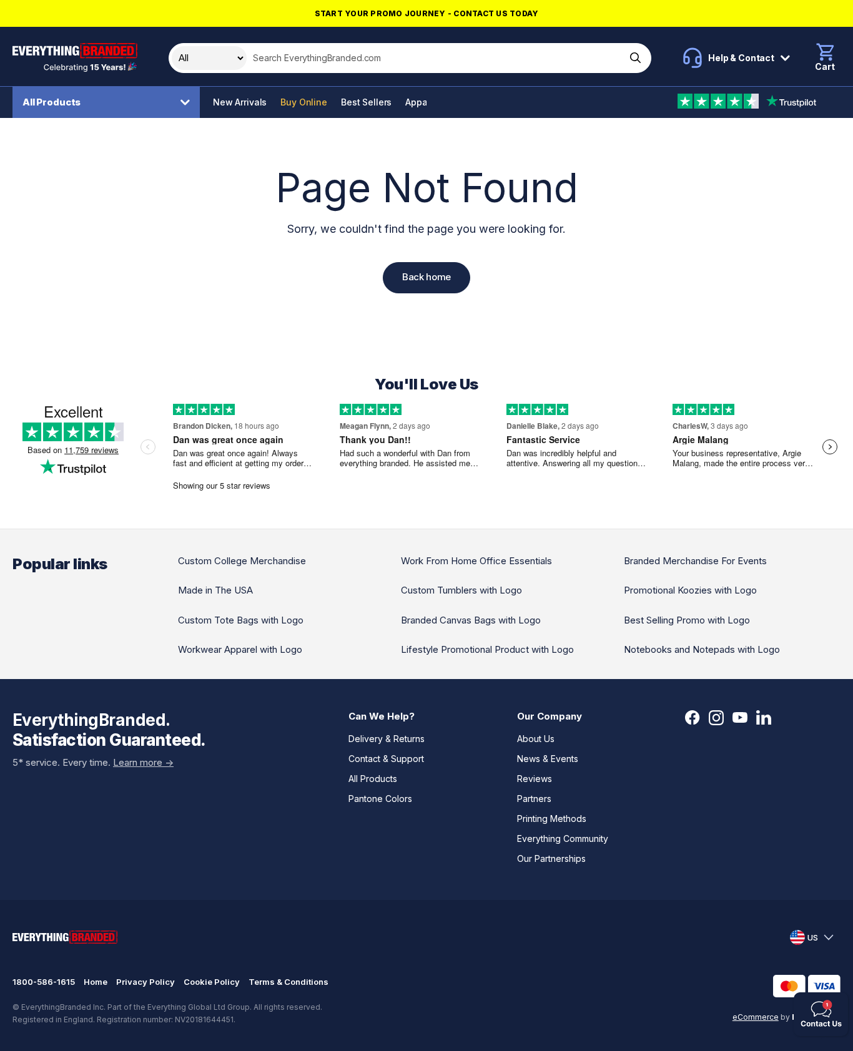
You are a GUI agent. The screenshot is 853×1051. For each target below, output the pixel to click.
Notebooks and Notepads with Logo (702, 649)
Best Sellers (366, 102)
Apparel (421, 102)
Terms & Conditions (288, 982)
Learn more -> (143, 762)
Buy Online (303, 102)
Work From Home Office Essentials (476, 561)
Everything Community (562, 838)
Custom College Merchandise (242, 561)
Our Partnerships (551, 858)
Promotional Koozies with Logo (690, 590)
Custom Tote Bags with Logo (240, 620)
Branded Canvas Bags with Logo (471, 620)
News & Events (547, 758)
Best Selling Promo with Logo (687, 620)
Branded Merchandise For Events (695, 561)
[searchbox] (435, 58)
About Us (536, 738)
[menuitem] (109, 102)
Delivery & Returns (386, 738)
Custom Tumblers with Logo (461, 590)
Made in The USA (215, 590)
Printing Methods (551, 818)
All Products (51, 102)
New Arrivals (240, 102)
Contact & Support (386, 758)
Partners (534, 798)
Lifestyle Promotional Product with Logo (487, 649)
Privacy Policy (145, 982)
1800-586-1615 (43, 982)
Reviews (534, 778)
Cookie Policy (212, 982)
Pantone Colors (380, 798)
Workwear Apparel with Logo (240, 649)
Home (95, 982)
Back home (426, 277)
